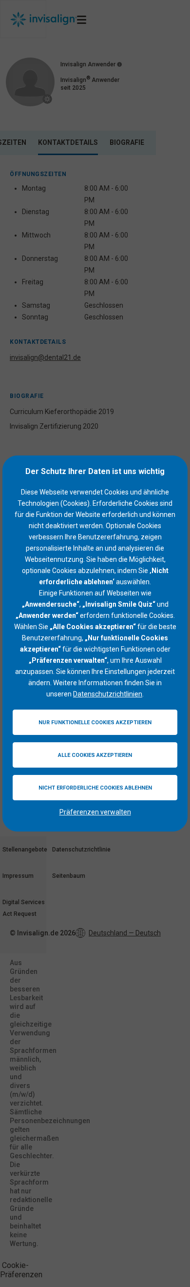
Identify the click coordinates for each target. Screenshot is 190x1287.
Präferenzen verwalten (95, 812)
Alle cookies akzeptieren (95, 755)
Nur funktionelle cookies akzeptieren (95, 722)
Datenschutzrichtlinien (107, 694)
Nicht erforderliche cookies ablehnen (95, 788)
